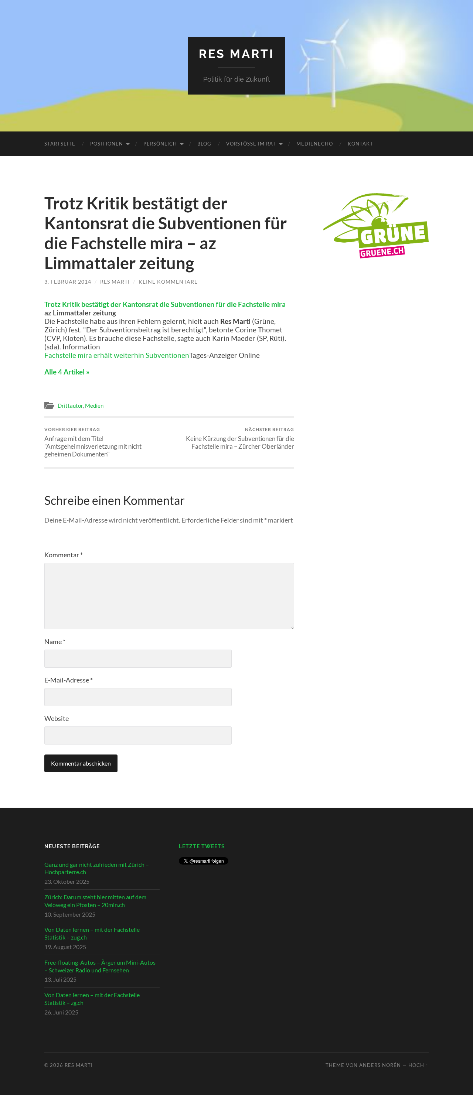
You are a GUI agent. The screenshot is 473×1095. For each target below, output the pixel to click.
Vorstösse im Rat (251, 144)
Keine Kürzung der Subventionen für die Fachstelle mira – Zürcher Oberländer (240, 438)
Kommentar (63, 555)
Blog (204, 144)
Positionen (106, 144)
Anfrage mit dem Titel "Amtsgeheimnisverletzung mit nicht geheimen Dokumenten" (93, 442)
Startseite (59, 144)
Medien (94, 405)
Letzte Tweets (202, 846)
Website (56, 718)
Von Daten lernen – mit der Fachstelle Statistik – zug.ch (92, 933)
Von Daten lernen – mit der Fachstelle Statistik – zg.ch (92, 998)
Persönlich (160, 144)
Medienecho (314, 144)
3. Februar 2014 (67, 281)
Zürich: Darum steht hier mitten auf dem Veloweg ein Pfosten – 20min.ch (95, 900)
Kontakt (360, 144)
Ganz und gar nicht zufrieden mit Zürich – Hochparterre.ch (96, 868)
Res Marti (236, 54)
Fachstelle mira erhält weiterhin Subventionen (116, 355)
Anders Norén (380, 1065)
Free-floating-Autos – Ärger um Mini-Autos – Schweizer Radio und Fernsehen (100, 966)
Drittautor (70, 405)
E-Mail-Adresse (68, 680)
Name (54, 641)
